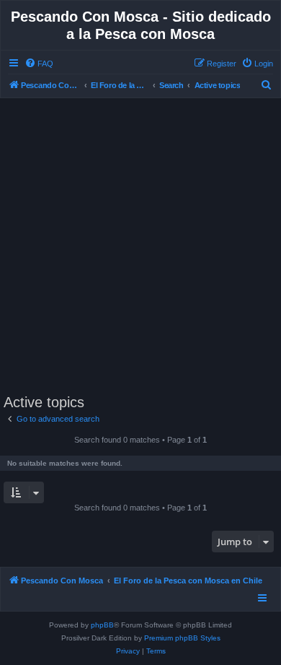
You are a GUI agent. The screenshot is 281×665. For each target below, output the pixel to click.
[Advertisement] (140, 246)
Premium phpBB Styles (182, 638)
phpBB (102, 625)
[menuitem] (38, 63)
